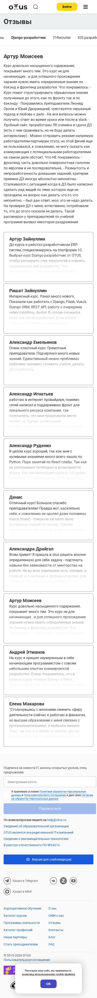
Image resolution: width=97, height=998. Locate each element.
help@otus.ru (56, 820)
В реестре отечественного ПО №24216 (32, 845)
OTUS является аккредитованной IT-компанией (38, 832)
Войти (67, 7)
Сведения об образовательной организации (36, 826)
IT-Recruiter (62, 37)
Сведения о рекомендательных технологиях (36, 839)
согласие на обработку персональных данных (52, 797)
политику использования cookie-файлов (48, 974)
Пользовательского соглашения (45, 795)
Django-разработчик (28, 37)
